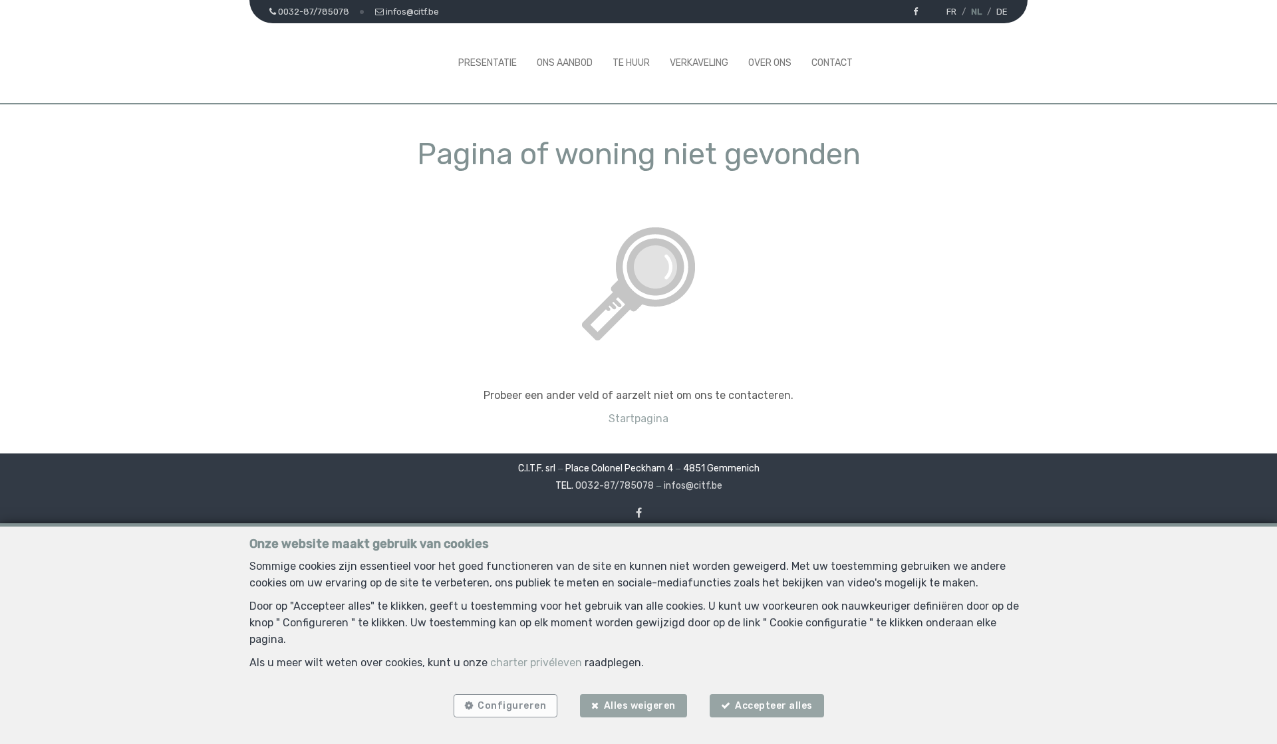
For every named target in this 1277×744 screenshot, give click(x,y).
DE (1002, 12)
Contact (832, 62)
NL (976, 12)
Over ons (769, 62)
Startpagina (638, 418)
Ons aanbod (565, 62)
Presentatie (487, 62)
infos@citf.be (693, 485)
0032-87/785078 (614, 485)
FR (951, 12)
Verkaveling (699, 62)
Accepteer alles (774, 705)
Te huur (631, 62)
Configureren (512, 705)
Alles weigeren (640, 705)
